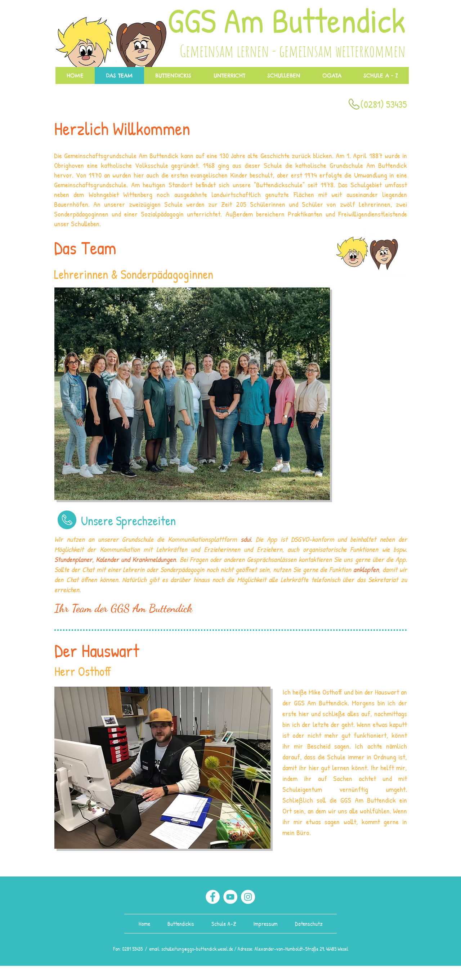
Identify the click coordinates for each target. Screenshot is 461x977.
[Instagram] (248, 897)
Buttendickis (181, 924)
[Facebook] (213, 897)
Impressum (265, 924)
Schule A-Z (225, 924)
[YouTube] (230, 897)
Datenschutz (309, 924)
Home (145, 924)
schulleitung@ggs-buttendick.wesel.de (197, 948)
